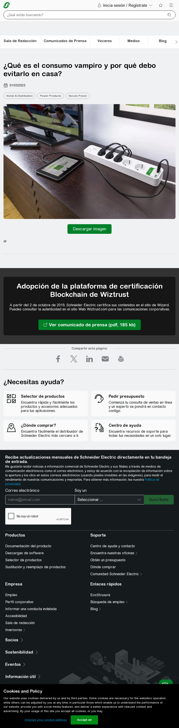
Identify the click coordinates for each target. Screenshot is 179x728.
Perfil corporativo (19, 602)
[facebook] (58, 358)
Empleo (11, 595)
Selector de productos (23, 560)
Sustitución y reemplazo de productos (35, 567)
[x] (73, 358)
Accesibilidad (16, 616)
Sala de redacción (20, 623)
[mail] (105, 358)
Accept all (84, 719)
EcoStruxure (100, 595)
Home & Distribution (19, 95)
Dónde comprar (103, 567)
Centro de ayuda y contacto (112, 546)
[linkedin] (89, 358)
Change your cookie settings (45, 719)
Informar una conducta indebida (31, 609)
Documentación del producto (28, 546)
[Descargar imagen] (89, 229)
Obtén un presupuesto (108, 560)
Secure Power (78, 95)
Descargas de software (24, 553)
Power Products (50, 95)
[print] (120, 358)
